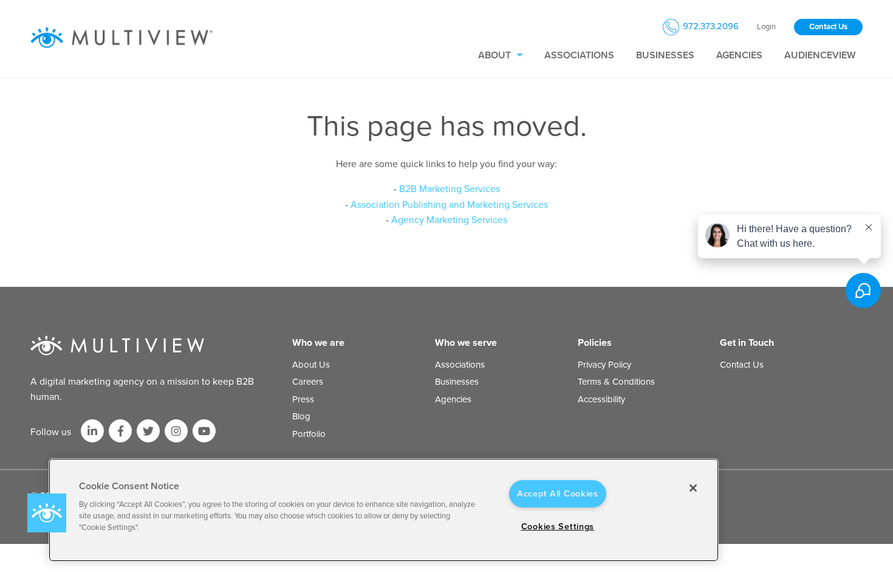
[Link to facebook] (120, 430)
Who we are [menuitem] (318, 343)
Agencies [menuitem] (739, 55)
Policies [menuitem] (595, 343)
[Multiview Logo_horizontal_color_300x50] (121, 38)
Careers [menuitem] (307, 381)
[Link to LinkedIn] (92, 430)
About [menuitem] (494, 55)
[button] (46, 512)
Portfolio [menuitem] (309, 433)
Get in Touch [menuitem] (747, 343)
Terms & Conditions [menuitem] (616, 381)
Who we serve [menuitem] (466, 343)
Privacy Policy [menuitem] (604, 364)
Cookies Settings (558, 526)
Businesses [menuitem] (665, 55)
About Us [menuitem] (311, 364)
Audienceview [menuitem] (819, 55)
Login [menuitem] (766, 27)
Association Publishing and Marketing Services (449, 205)
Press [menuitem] (303, 399)
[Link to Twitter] (148, 430)
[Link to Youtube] (204, 430)
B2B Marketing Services (449, 189)
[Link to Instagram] (176, 430)
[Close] (693, 488)
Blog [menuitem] (301, 416)
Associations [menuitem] (579, 55)
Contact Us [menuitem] (742, 364)
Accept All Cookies (557, 494)
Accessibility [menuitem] (601, 399)
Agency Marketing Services (449, 220)
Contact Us (828, 27)
